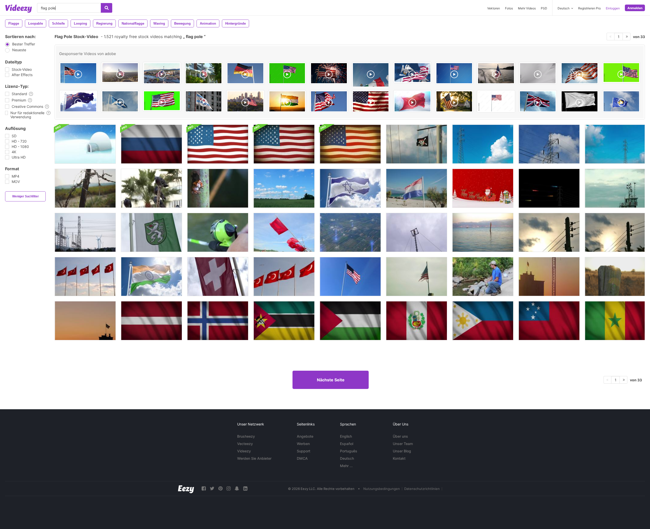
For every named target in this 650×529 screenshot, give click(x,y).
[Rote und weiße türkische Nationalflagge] (284, 276)
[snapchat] (237, 488)
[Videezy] (18, 9)
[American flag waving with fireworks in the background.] (329, 73)
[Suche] (106, 8)
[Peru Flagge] (416, 320)
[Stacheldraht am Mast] (85, 188)
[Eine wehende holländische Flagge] (416, 188)
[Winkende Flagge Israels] (350, 188)
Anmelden (634, 8)
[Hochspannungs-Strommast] (615, 144)
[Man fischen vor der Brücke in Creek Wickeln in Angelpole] (482, 276)
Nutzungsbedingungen (381, 489)
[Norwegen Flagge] (217, 320)
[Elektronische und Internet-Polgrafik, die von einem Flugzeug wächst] (350, 232)
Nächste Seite (331, 379)
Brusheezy (246, 436)
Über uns (400, 436)
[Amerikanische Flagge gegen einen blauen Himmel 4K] (350, 276)
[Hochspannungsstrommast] (482, 144)
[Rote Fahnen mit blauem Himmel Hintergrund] (284, 232)
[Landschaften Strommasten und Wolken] (284, 188)
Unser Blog (402, 451)
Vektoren (493, 8)
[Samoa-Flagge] (549, 320)
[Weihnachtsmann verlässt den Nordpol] (482, 188)
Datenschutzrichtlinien (422, 489)
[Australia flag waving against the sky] (78, 101)
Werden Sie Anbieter (254, 458)
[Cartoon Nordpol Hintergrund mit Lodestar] (85, 144)
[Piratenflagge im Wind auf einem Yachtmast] (416, 144)
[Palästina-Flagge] (350, 320)
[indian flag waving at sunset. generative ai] (287, 101)
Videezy (244, 451)
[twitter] (212, 488)
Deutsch (347, 458)
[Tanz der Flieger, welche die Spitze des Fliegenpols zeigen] (416, 232)
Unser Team (403, 443)
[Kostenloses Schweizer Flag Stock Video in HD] (217, 276)
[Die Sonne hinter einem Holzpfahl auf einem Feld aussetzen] (615, 276)
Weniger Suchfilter (25, 196)
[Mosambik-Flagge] (284, 320)
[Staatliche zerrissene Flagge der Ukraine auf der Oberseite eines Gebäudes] (85, 320)
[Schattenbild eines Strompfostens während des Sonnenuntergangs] (549, 232)
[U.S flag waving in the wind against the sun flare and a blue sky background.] (579, 73)
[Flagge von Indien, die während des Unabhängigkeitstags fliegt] (151, 276)
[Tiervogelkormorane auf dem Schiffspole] (615, 188)
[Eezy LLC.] (186, 488)
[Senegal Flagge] (615, 320)
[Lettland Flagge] (151, 320)
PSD (544, 8)
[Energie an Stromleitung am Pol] (549, 188)
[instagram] (228, 488)
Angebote (305, 436)
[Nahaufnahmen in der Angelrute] (217, 232)
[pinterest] (220, 488)
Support (303, 451)
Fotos (509, 8)
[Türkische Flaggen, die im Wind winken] (85, 276)
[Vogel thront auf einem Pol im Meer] (482, 232)
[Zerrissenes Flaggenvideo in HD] (416, 276)
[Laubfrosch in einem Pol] (217, 188)
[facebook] (204, 488)
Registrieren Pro (589, 8)
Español (346, 443)
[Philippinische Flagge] (482, 320)
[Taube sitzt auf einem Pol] (151, 188)
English (346, 436)
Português (348, 451)
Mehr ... (346, 466)
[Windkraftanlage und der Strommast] (85, 232)
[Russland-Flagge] (151, 144)
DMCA (302, 458)
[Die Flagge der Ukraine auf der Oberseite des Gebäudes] (549, 276)
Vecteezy (245, 443)
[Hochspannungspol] (549, 144)
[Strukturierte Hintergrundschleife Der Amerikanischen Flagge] (217, 144)
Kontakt (399, 458)
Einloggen (613, 8)
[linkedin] (245, 488)
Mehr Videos (527, 8)
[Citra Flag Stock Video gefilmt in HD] (151, 232)
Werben (303, 443)
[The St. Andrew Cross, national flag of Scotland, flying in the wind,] (120, 101)
